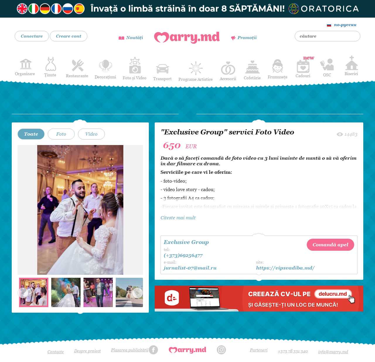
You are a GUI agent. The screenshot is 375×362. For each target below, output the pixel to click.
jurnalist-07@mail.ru (190, 267)
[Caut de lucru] (259, 297)
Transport (162, 78)
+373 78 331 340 (293, 350)
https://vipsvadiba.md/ (285, 267)
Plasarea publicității (129, 349)
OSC (327, 74)
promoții (247, 37)
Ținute (50, 74)
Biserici (351, 73)
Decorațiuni (105, 76)
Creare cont (68, 35)
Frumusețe (277, 76)
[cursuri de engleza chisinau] (187, 9)
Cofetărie (252, 77)
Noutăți (134, 37)
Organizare (25, 73)
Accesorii (228, 78)
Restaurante (77, 75)
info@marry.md (333, 351)
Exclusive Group (186, 242)
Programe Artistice (195, 79)
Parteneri (258, 349)
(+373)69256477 (183, 255)
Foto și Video (134, 77)
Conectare (32, 35)
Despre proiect (87, 350)
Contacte (55, 351)
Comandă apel (330, 244)
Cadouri (303, 66)
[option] (80, 210)
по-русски (345, 24)
